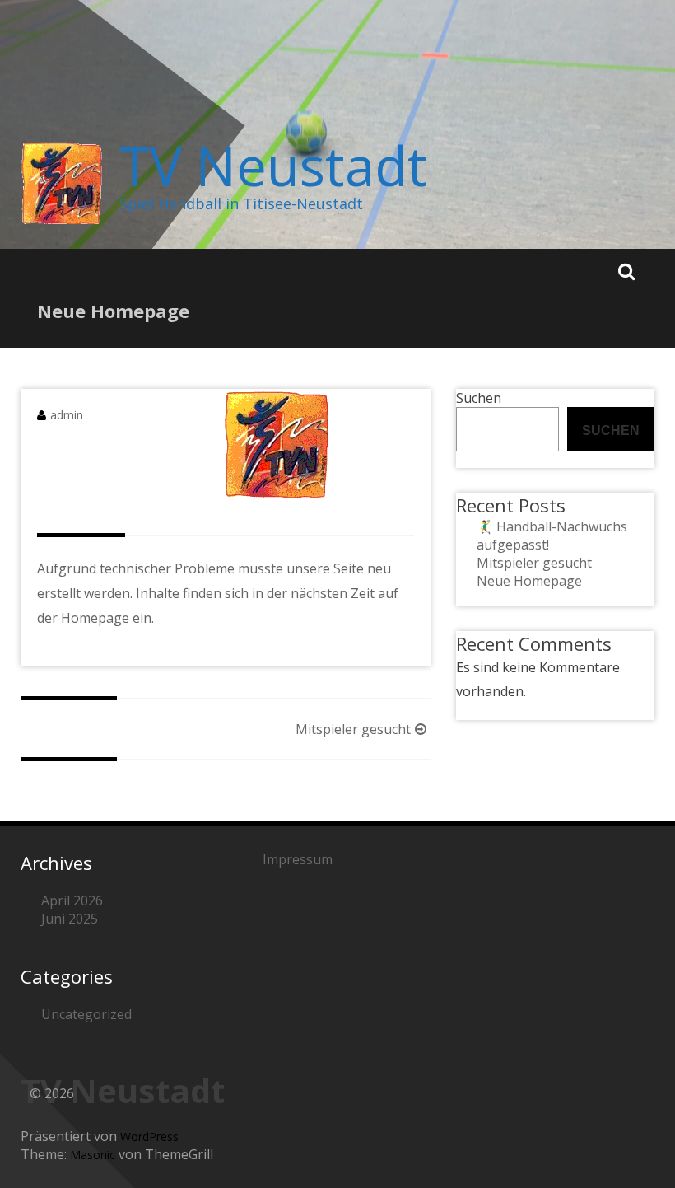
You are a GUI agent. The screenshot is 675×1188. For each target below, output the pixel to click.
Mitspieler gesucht (353, 729)
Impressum (298, 859)
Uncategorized (86, 1014)
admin (66, 415)
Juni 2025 (69, 919)
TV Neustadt (273, 165)
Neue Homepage (529, 581)
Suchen (478, 398)
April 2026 (72, 900)
